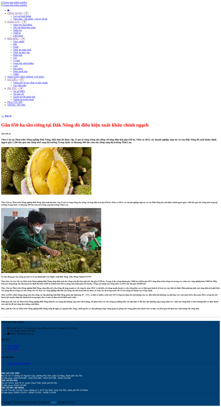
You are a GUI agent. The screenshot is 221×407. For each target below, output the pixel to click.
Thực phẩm (18, 41)
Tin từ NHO (19, 91)
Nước (16, 47)
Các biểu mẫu (19, 85)
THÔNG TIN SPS (16, 105)
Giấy (15, 66)
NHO (53, 402)
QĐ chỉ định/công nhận (24, 27)
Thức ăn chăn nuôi (22, 49)
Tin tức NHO (13, 345)
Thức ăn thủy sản (21, 52)
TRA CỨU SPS (15, 102)
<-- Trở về (6, 116)
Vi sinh (16, 60)
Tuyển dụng (13, 351)
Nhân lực (17, 30)
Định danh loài (20, 71)
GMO (16, 74)
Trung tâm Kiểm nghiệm (19, 363)
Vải (15, 58)
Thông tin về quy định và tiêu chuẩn (30, 82)
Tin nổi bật (12, 348)
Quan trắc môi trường (23, 63)
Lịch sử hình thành (22, 16)
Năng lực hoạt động (22, 25)
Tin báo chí (18, 94)
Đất (15, 44)
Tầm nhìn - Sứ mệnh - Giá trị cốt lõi (30, 19)
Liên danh (18, 35)
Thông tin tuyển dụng (23, 99)
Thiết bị (17, 33)
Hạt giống (18, 68)
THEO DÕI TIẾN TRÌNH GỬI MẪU (25, 77)
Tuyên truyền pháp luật (24, 96)
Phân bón (17, 55)
